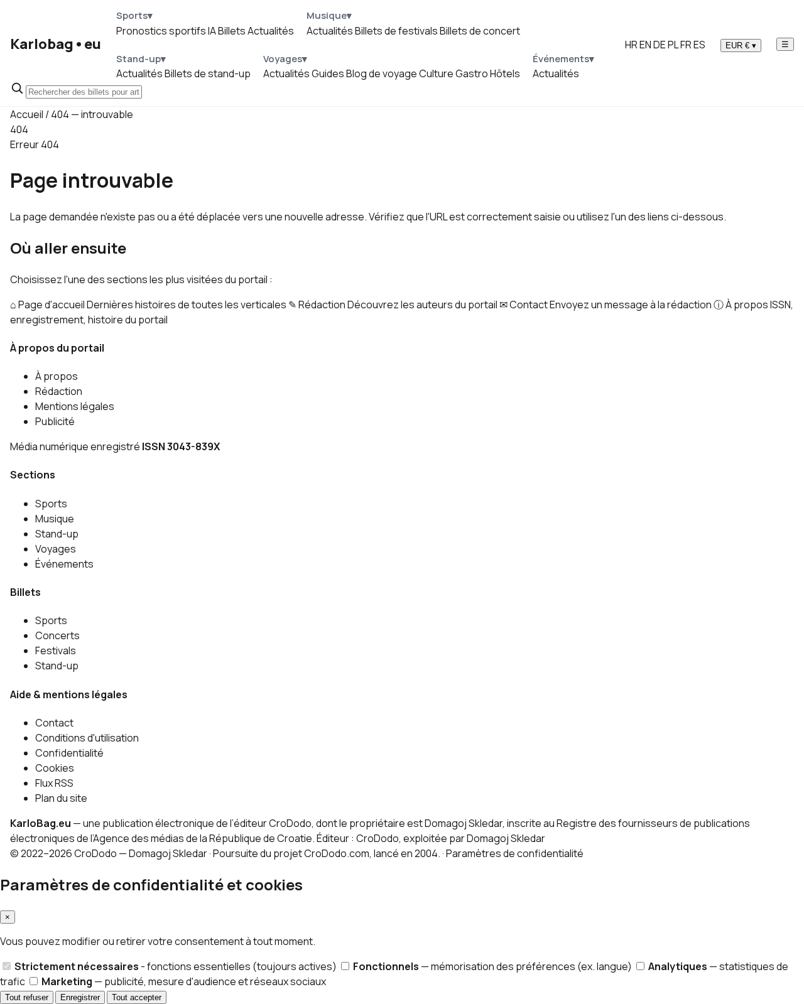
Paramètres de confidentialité (515, 853)
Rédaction (58, 391)
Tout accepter (136, 997)
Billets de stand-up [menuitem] (208, 73)
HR (631, 44)
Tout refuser (26, 997)
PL (673, 44)
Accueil (26, 114)
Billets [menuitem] (232, 31)
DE (659, 44)
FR (686, 44)
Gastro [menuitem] (471, 73)
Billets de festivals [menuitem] (396, 31)
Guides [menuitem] (328, 73)
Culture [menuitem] (436, 73)
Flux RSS (54, 783)
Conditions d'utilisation (87, 738)
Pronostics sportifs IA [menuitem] (166, 31)
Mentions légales (74, 406)
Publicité (55, 421)
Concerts (57, 635)
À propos (56, 376)
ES (699, 44)
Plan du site (61, 798)
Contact (54, 723)
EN (645, 44)
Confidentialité (69, 753)
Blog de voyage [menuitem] (381, 73)
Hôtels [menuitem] (505, 73)
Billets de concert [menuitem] (480, 31)
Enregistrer (80, 997)
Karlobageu (55, 44)
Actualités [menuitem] (270, 31)
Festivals (55, 650)
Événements (64, 564)
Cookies (54, 768)
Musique (54, 519)
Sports (51, 503)
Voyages (55, 549)
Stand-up (57, 534)
